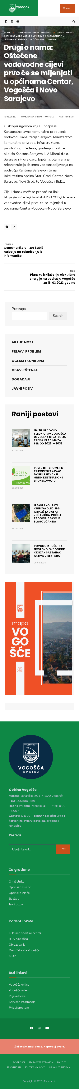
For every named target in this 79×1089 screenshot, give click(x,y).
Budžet (14, 899)
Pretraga (19, 308)
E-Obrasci (19, 1062)
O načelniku (16, 881)
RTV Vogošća (18, 939)
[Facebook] (7, 227)
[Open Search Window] (73, 21)
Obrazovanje (17, 945)
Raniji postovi (35, 414)
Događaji (21, 379)
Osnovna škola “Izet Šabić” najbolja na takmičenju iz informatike (24, 250)
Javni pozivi (23, 388)
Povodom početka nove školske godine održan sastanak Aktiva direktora (49, 550)
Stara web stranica (41, 1062)
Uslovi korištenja (60, 1067)
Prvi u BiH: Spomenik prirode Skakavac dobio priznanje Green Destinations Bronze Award (48, 474)
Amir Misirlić (66, 116)
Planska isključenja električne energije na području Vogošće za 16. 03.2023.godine (52, 277)
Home (7, 32)
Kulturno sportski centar (25, 933)
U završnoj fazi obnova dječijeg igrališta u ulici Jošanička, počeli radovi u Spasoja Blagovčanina (47, 513)
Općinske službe (20, 887)
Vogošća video (19, 990)
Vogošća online (19, 985)
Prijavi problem (26, 351)
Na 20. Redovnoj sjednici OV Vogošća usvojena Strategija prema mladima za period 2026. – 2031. (50, 436)
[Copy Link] (14, 227)
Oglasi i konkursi (28, 361)
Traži (63, 849)
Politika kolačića (35, 1067)
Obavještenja (25, 370)
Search (58, 315)
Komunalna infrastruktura (34, 32)
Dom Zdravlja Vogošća (24, 950)
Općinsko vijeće (19, 893)
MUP (12, 956)
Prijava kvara (17, 996)
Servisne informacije (22, 1002)
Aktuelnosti (23, 342)
